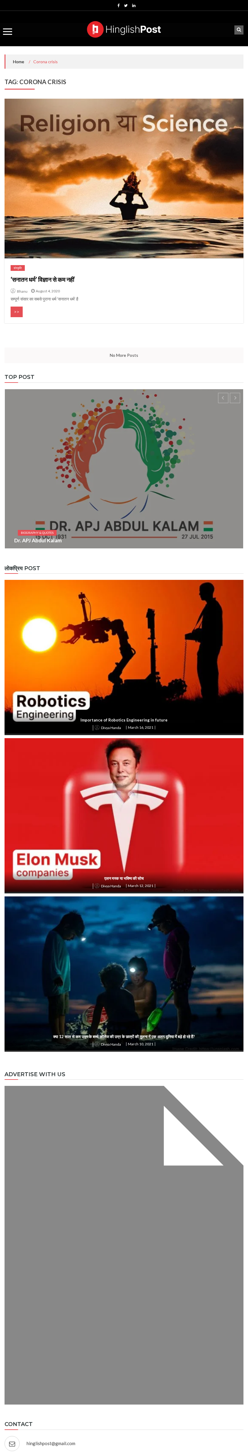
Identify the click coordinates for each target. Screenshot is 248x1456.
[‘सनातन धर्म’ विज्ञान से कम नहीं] (124, 178)
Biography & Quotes (37, 532)
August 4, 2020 (48, 291)
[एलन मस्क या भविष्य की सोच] (124, 815)
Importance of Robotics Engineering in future (124, 720)
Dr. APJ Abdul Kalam (38, 540)
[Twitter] (126, 5)
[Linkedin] (133, 5)
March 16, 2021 (140, 727)
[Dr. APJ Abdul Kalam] (124, 469)
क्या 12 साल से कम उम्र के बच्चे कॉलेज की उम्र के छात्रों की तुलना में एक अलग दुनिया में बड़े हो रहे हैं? (124, 1036)
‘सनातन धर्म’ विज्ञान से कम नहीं (42, 279)
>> (16, 311)
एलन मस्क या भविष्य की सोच (124, 878)
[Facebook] (118, 5)
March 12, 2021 (140, 885)
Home (18, 61)
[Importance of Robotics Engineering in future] (124, 657)
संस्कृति (18, 268)
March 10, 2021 (140, 1044)
